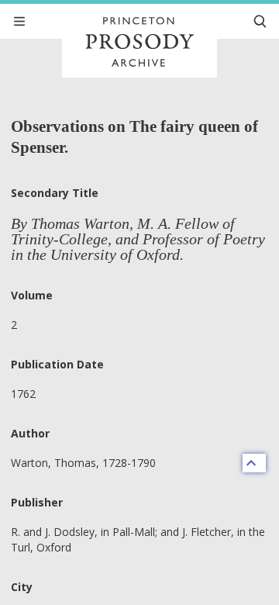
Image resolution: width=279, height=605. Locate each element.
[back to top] (254, 463)
